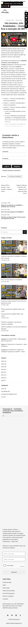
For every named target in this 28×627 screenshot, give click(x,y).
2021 (2, 375)
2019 (2, 380)
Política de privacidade (9, 590)
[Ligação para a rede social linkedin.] (16, 615)
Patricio (3, 344)
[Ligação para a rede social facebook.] (7, 615)
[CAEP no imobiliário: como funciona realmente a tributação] (14, 323)
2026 (2, 361)
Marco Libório (19, 20)
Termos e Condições (8, 596)
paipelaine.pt (18, 623)
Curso (2, 388)
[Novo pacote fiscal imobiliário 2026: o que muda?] (14, 310)
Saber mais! (14, 541)
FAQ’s (4, 585)
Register (17, 166)
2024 (2, 366)
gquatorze (3, 339)
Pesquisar (4, 227)
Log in (6, 166)
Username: (5, 151)
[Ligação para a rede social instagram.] (20, 615)
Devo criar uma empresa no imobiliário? (12, 212)
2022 (2, 372)
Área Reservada (7, 582)
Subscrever (14, 572)
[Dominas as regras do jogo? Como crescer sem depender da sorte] (14, 292)
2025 (2, 364)
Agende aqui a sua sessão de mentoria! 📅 (12, 5)
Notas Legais (6, 588)
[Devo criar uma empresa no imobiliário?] (14, 271)
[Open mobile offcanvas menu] (26, 11)
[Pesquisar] (25, 232)
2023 (2, 369)
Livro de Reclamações (8, 593)
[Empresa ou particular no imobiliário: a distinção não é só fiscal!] (14, 247)
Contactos (5, 599)
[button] (1, 225)
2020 (2, 377)
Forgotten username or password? (11, 170)
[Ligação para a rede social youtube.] (12, 615)
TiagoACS (4, 349)
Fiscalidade (4, 391)
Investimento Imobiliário (14, 176)
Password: (5, 158)
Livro (2, 397)
